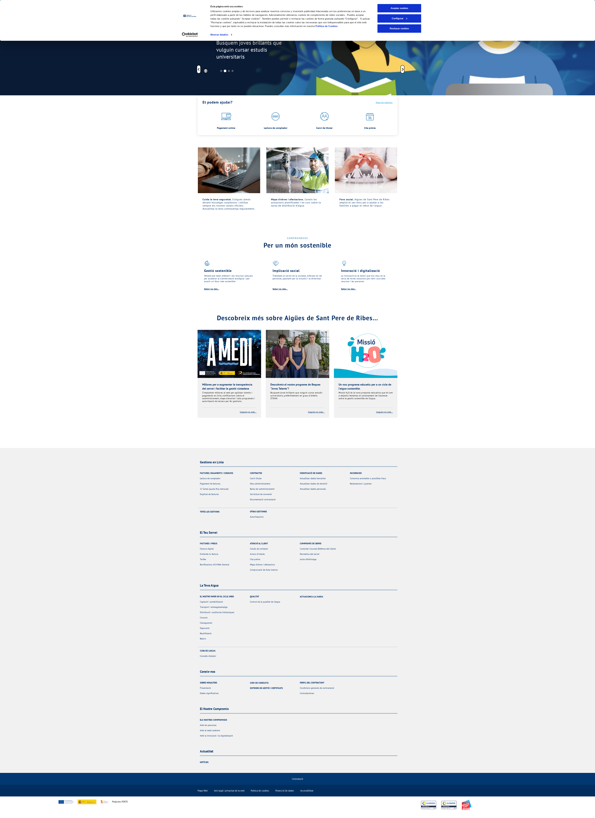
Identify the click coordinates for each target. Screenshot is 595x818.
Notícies (204, 762)
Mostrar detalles (219, 34)
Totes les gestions (384, 102)
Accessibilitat (306, 790)
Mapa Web (203, 790)
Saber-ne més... (211, 289)
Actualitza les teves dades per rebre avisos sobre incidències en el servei (246, 45)
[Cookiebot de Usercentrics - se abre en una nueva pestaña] (189, 34)
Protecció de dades (284, 790)
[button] (199, 70)
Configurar (397, 18)
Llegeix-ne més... (248, 412)
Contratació (297, 778)
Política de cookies (260, 790)
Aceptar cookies (399, 8)
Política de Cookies (326, 26)
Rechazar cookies (399, 28)
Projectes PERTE (120, 801)
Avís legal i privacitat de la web (229, 790)
